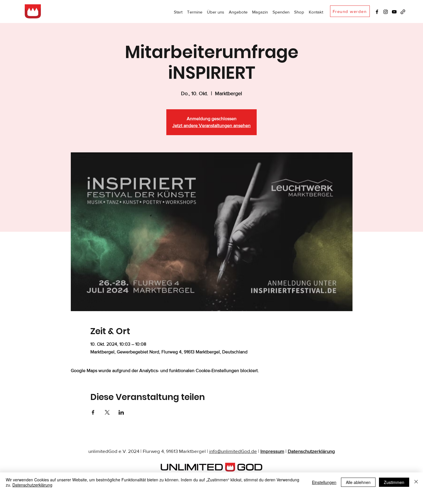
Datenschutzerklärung (311, 451)
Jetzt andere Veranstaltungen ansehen (211, 125)
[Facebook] (377, 12)
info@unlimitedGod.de (233, 451)
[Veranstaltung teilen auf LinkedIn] (121, 412)
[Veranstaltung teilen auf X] (107, 412)
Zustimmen (394, 482)
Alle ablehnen (358, 482)
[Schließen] (416, 482)
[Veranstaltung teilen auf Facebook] (93, 412)
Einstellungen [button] (324, 482)
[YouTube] (394, 12)
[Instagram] (385, 12)
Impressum (272, 451)
